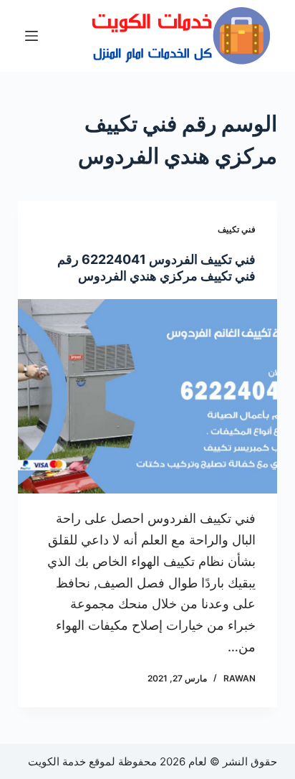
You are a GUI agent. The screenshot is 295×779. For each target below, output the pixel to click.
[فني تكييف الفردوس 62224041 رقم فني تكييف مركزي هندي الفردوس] (148, 396)
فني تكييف (237, 229)
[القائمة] (31, 35)
